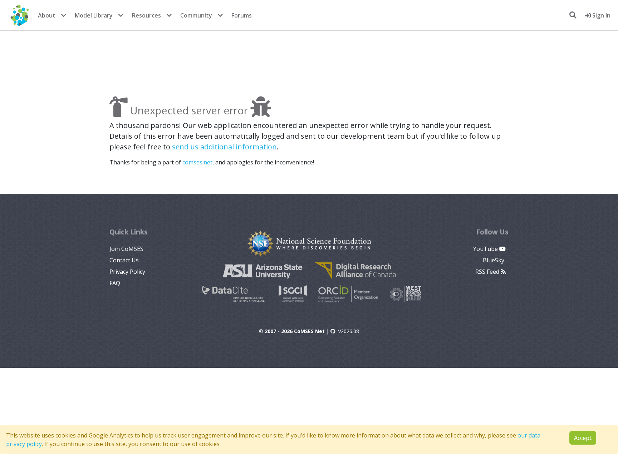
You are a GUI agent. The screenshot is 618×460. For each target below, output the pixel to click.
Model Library (94, 15)
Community (196, 15)
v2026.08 (348, 331)
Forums (241, 15)
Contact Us (124, 260)
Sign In (600, 15)
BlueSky (494, 260)
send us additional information (224, 147)
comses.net (197, 162)
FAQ (114, 283)
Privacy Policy (127, 272)
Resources (146, 15)
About (46, 15)
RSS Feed (488, 272)
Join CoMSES (126, 249)
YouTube (486, 249)
